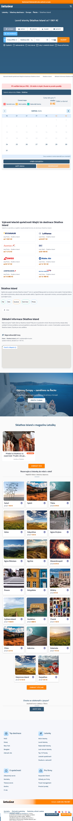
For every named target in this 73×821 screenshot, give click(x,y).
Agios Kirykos (55, 532)
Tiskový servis (8, 783)
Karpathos (43, 677)
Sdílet (7, 310)
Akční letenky (42, 738)
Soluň (6, 503)
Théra (52, 503)
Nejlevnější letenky (44, 746)
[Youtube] (59, 812)
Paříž (5, 738)
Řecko (35, 12)
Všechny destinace (17, 12)
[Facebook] (56, 812)
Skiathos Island (47, 76)
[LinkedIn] (69, 812)
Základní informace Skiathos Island (20, 319)
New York (7, 746)
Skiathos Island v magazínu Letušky (35, 425)
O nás (6, 790)
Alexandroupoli (56, 561)
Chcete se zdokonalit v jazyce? (36, 700)
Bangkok (6, 749)
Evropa (28, 12)
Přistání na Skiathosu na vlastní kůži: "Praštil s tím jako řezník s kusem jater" (14, 455)
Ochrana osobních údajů (12, 813)
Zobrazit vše (8, 753)
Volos (6, 532)
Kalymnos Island (22, 677)
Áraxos (7, 590)
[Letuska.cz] (7, 6)
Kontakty (7, 779)
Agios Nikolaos (10, 561)
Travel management (44, 783)
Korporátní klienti (44, 776)
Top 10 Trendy (43, 753)
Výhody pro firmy (44, 779)
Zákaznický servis (9, 776)
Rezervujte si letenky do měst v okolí (36, 471)
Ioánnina (30, 648)
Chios (6, 648)
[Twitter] (62, 812)
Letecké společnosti (44, 756)
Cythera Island (10, 619)
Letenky (5, 12)
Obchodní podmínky (18, 811)
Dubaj (6, 742)
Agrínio (30, 561)
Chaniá (53, 619)
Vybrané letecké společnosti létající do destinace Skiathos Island (21, 76)
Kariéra (6, 786)
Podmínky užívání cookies (35, 811)
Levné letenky (43, 742)
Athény (53, 590)
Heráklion (31, 619)
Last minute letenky (45, 749)
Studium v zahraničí (44, 760)
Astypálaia (31, 590)
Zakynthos (31, 532)
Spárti (29, 503)
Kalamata (54, 648)
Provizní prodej (43, 786)
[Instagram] (66, 812)
